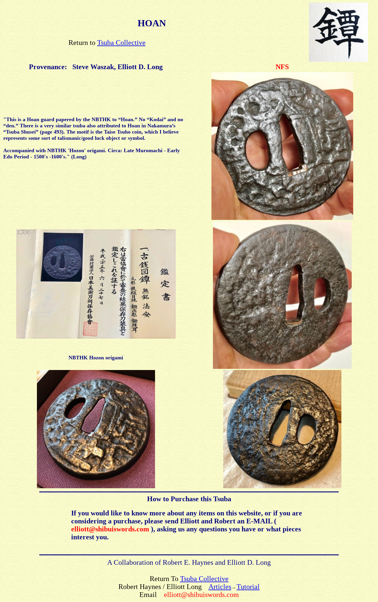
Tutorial (248, 586)
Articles (219, 586)
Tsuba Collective (121, 42)
